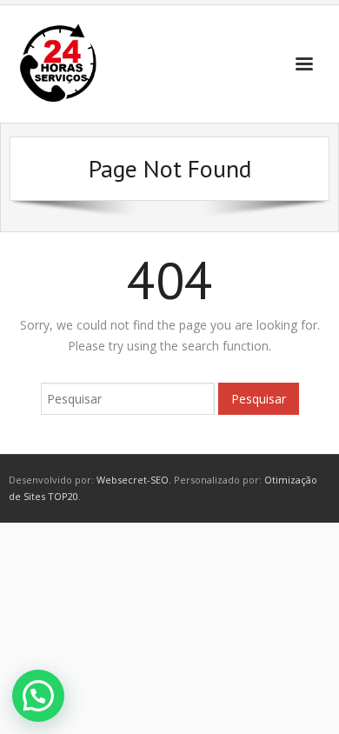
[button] (38, 696)
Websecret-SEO (132, 479)
